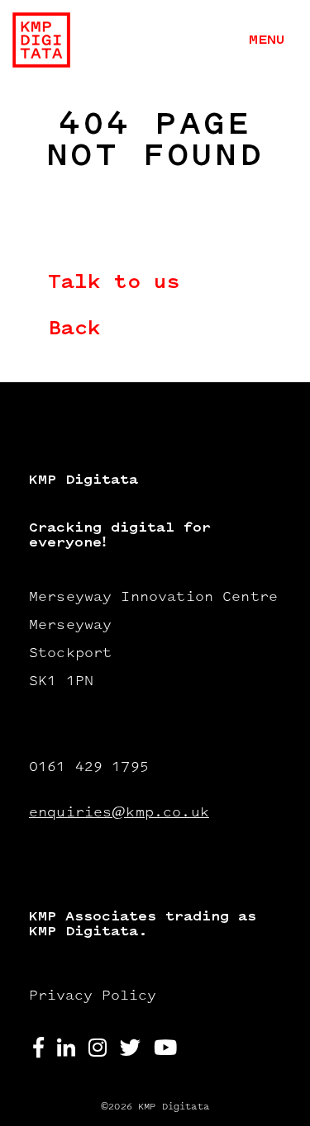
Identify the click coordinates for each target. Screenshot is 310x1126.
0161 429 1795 (89, 767)
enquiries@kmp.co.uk (119, 813)
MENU (267, 40)
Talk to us (114, 283)
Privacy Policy (92, 996)
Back (74, 329)
